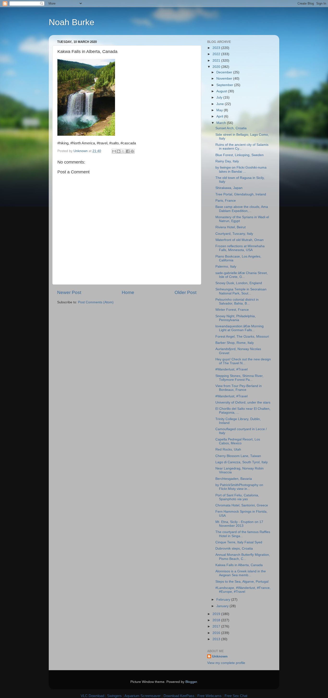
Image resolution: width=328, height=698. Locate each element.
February (223, 599)
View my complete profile (226, 663)
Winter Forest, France (232, 309)
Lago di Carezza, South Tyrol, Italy (241, 462)
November (224, 78)
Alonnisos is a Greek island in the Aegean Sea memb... (240, 573)
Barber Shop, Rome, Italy (234, 343)
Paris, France (225, 200)
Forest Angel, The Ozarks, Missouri (242, 336)
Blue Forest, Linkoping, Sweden (239, 155)
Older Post (185, 292)
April (220, 116)
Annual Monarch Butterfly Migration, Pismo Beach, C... (242, 556)
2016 (217, 633)
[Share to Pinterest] (132, 151)
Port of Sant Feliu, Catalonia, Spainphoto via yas (237, 497)
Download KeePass (179, 696)
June (220, 104)
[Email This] (114, 151)
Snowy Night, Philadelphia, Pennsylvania (235, 318)
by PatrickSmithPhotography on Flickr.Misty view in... (239, 487)
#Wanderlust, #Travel (231, 369)
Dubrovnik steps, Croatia (234, 548)
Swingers (114, 696)
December (224, 72)
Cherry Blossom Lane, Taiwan (238, 456)
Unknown (220, 656)
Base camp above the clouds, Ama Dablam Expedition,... (241, 208)
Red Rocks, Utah (228, 449)
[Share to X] (123, 151)
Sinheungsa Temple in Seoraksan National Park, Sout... (241, 291)
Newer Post (69, 292)
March (221, 123)
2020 (217, 67)
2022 (217, 54)
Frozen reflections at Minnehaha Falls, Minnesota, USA (240, 248)
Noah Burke (71, 22)
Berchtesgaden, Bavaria (233, 479)
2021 (217, 60)
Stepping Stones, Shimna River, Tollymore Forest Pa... (239, 377)
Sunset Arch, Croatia (231, 128)
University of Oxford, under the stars (242, 402)
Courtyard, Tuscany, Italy (234, 233)
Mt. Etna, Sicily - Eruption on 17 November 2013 (239, 524)
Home (128, 292)
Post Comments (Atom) (96, 302)
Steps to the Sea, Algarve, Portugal (241, 581)
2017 (217, 626)
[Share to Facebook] (127, 151)
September (225, 85)
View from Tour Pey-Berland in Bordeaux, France (238, 388)
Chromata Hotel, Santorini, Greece (241, 505)
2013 (217, 639)
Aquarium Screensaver (142, 696)
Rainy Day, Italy (227, 161)
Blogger (191, 682)
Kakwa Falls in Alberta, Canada (239, 565)
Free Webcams (209, 696)
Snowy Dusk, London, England (238, 283)
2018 (217, 620)
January (223, 606)
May (220, 110)
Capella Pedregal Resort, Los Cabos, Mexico (237, 441)
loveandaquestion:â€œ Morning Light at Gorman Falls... (239, 328)
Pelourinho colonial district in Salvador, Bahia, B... (237, 301)
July (219, 97)
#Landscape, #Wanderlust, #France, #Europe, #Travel (243, 589)
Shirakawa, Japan (229, 188)
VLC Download (92, 696)
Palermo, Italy (225, 266)
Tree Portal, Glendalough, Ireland (240, 194)
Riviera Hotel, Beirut (230, 227)
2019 (217, 614)
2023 (217, 48)
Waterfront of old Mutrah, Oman (239, 240)
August (222, 91)
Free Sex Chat (236, 696)
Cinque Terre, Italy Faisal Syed (238, 542)
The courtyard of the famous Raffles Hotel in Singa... (242, 534)
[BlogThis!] (118, 151)
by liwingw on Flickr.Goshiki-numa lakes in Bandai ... (241, 169)
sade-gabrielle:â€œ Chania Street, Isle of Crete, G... (241, 275)
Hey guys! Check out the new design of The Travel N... (243, 361)
